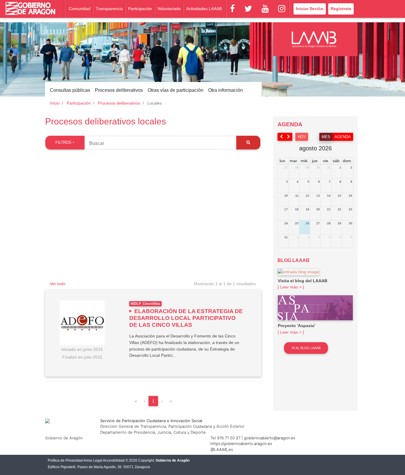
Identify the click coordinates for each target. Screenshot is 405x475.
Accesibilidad (114, 460)
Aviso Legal (92, 460)
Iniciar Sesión (309, 8)
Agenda (342, 137)
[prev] (281, 137)
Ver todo (58, 283)
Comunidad (79, 8)
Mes (326, 137)
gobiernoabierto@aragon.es (269, 437)
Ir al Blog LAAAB (306, 348)
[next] (289, 137)
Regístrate (341, 8)
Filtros (63, 142)
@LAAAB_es (222, 449)
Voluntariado (169, 8)
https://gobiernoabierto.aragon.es (241, 443)
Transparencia (109, 8)
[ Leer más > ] (291, 287)
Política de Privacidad (65, 460)
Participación (140, 8)
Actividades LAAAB (204, 8)
